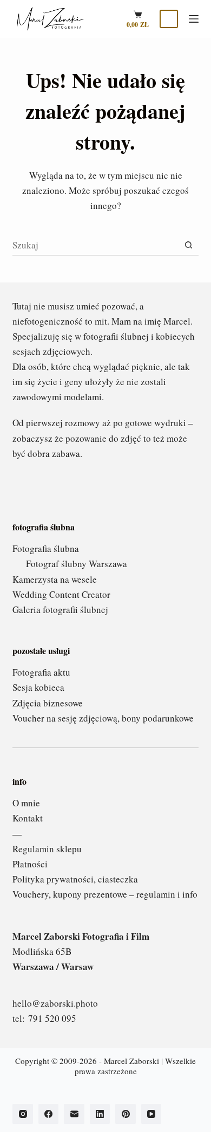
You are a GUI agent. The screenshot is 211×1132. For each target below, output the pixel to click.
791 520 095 (52, 1018)
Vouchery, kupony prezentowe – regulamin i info (104, 894)
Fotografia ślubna (45, 548)
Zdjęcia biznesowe (47, 703)
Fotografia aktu (41, 672)
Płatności (30, 864)
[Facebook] (48, 1114)
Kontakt (27, 818)
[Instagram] (22, 1114)
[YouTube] (151, 1114)
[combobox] (95, 245)
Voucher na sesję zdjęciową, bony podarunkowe (103, 718)
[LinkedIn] (100, 1114)
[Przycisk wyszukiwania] (189, 245)
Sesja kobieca (38, 687)
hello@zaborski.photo (55, 1003)
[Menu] (194, 19)
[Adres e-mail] (74, 1114)
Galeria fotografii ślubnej (60, 609)
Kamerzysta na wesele (54, 579)
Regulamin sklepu (47, 849)
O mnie (26, 803)
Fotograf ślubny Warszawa (76, 563)
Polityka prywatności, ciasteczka (75, 879)
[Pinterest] (125, 1114)
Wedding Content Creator (61, 594)
